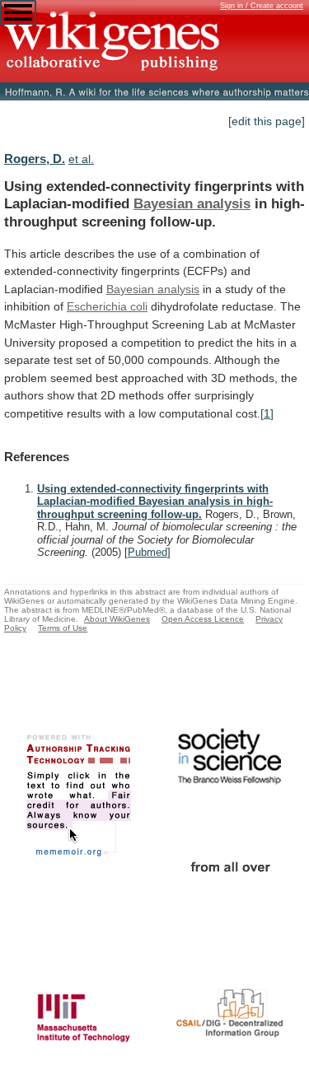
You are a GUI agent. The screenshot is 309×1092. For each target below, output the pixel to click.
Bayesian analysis (191, 203)
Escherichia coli (107, 306)
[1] (267, 413)
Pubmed (147, 552)
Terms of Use (62, 627)
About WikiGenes (117, 618)
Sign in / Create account (261, 6)
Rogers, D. (34, 159)
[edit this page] (266, 121)
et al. (81, 159)
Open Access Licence (203, 618)
